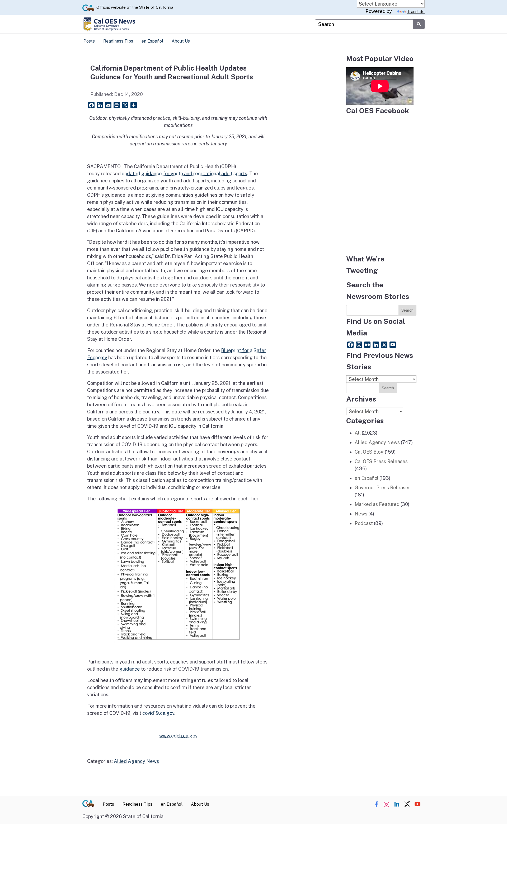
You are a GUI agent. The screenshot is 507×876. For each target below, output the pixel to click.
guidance (129, 669)
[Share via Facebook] (376, 804)
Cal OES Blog (369, 452)
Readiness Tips (118, 41)
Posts (89, 41)
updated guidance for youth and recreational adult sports (184, 173)
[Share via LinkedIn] (397, 804)
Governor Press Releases (383, 487)
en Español (152, 41)
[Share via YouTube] (417, 804)
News (361, 514)
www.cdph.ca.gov (178, 736)
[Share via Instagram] (386, 804)
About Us (181, 41)
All (358, 433)
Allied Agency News (136, 761)
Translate (416, 11)
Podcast (364, 523)
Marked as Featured (377, 504)
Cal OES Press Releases (381, 461)
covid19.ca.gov (158, 713)
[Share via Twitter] (407, 804)
